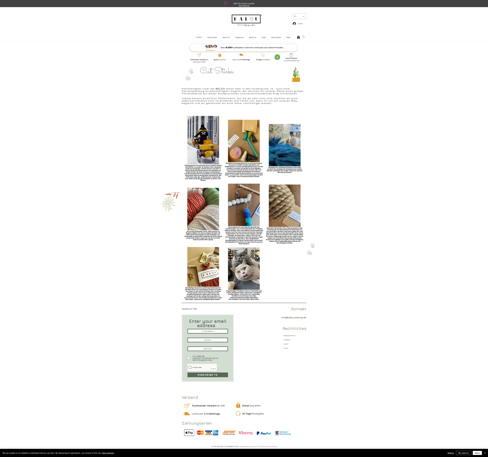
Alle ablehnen (463, 453)
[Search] (303, 36)
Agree (477, 453)
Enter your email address (207, 323)
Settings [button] (450, 453)
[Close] (484, 453)
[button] (298, 37)
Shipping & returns (289, 335)
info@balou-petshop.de (293, 317)
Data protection (108, 453)
